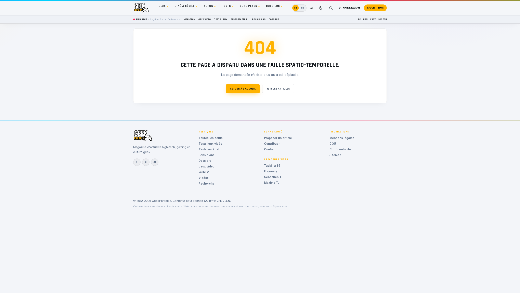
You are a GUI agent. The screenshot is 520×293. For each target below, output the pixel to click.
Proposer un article (278, 138)
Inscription (375, 7)
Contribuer (272, 143)
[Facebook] (137, 162)
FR (295, 7)
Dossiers (273, 6)
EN (302, 7)
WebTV (204, 172)
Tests (226, 6)
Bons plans (248, 6)
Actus (208, 6)
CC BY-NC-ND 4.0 (217, 200)
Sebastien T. (273, 177)
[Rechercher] (331, 8)
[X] (146, 162)
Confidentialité (340, 149)
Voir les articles (278, 89)
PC (359, 19)
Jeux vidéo (204, 19)
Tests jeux (220, 19)
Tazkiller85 (272, 165)
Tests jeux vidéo (210, 143)
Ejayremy (270, 171)
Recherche (206, 183)
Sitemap (335, 155)
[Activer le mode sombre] (320, 8)
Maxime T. (271, 182)
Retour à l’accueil (243, 89)
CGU (332, 143)
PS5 (365, 19)
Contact (270, 149)
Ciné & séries (185, 6)
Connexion (351, 7)
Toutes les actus (211, 138)
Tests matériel (240, 19)
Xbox (373, 19)
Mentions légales (341, 138)
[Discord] (154, 162)
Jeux (162, 6)
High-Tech (189, 19)
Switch (382, 19)
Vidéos (204, 177)
